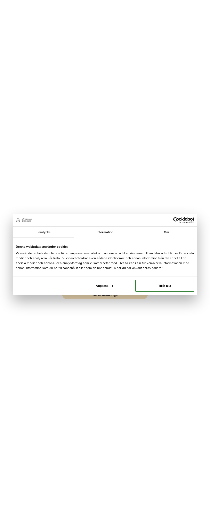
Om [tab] (166, 232)
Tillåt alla (164, 285)
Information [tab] (105, 232)
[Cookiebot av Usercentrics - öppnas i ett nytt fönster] (176, 220)
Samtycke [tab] (44, 232)
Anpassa (102, 285)
